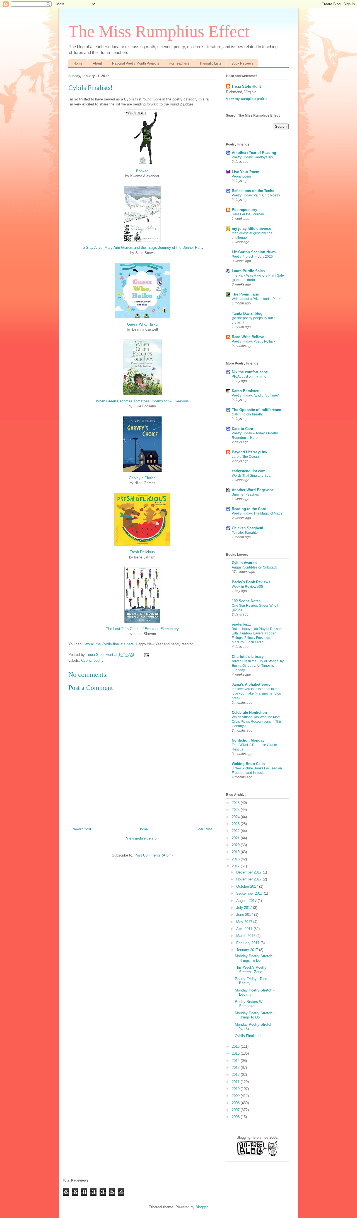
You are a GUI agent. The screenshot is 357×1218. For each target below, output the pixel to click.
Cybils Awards (244, 563)
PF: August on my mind (249, 376)
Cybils (86, 660)
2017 (236, 866)
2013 (236, 1068)
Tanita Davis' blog (247, 313)
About (97, 63)
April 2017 (245, 929)
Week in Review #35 (247, 587)
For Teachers (179, 63)
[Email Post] (146, 655)
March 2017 (246, 936)
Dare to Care (242, 429)
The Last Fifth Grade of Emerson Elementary (142, 629)
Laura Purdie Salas (248, 271)
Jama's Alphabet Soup (251, 684)
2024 (236, 817)
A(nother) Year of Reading (254, 153)
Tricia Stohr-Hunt (246, 86)
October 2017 (247, 886)
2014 (236, 1061)
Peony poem (241, 176)
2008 (236, 1103)
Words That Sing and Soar (252, 476)
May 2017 (244, 922)
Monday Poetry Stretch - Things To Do (254, 958)
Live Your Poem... (247, 172)
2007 (236, 1110)
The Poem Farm (245, 294)
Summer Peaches (245, 494)
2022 (236, 831)
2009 (236, 1096)
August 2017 (247, 901)
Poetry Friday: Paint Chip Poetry (256, 195)
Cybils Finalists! (248, 1036)
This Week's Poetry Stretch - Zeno (250, 969)
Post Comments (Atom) (153, 855)
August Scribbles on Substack (254, 567)
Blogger (202, 1207)
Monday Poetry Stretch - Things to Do (254, 1015)
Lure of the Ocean (245, 457)
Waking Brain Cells (248, 764)
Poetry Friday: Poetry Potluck (253, 341)
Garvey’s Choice (142, 478)
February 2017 (248, 943)
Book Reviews (242, 63)
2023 (236, 824)
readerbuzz (241, 624)
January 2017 (247, 950)
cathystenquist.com (249, 471)
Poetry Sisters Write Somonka (251, 1004)
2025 (236, 810)
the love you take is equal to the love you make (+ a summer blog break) (256, 693)
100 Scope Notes (246, 601)
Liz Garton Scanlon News (254, 252)
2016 (236, 1046)
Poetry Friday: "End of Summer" (255, 395)
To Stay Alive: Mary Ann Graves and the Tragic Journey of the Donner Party (142, 247)
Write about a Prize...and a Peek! (256, 299)
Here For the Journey (248, 214)
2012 (236, 1074)
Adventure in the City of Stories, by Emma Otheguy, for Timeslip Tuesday (258, 665)
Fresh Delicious (142, 552)
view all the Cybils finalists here (108, 644)
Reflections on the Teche (253, 191)
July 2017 (244, 907)
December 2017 (249, 872)
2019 (236, 852)
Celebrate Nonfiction (249, 712)
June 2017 (245, 914)
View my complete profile (246, 99)
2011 (236, 1082)
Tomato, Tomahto (245, 533)
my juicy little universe (251, 229)
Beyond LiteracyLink (249, 452)
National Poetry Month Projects (135, 63)
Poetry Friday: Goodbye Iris (252, 157)
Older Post (203, 829)
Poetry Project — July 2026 (252, 257)
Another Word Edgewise (253, 490)
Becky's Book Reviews (251, 582)
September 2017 (250, 893)
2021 (236, 838)
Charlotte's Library (248, 656)
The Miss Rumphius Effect (158, 31)
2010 (236, 1089)
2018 (236, 859)
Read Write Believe (248, 337)
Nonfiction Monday (248, 740)
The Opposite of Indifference (256, 410)
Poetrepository (244, 210)
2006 (236, 1117)
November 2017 (249, 879)
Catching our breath (247, 414)
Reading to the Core (249, 509)
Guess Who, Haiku (142, 324)
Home (78, 63)
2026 (236, 803)
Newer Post (82, 829)
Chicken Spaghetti (247, 528)
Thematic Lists (210, 63)
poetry (98, 660)
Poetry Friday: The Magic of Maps (257, 513)
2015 (236, 1053)
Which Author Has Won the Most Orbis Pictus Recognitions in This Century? (257, 721)
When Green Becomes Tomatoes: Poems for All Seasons (142, 401)
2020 (236, 845)
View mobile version (142, 838)
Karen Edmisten (245, 391)
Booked (142, 171)
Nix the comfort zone (250, 372)
